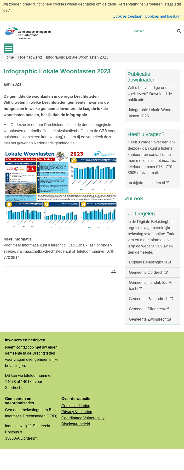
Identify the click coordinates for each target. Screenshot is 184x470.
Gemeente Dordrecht (146, 272)
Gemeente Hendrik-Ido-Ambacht (152, 285)
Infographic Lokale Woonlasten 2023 (150, 113)
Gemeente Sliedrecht (147, 309)
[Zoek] (179, 30)
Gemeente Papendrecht (149, 299)
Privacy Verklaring (76, 412)
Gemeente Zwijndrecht (148, 319)
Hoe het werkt (30, 57)
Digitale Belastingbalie (148, 262)
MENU (8, 48)
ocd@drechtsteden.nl (147, 183)
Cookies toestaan (127, 16)
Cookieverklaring (75, 406)
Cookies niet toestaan (163, 16)
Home (9, 57)
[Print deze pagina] (114, 273)
